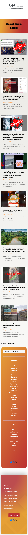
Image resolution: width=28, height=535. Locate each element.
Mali (14, 443)
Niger (14, 445)
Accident (14, 366)
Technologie (14, 409)
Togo (14, 450)
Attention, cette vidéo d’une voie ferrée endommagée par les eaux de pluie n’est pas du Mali (14, 287)
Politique (14, 391)
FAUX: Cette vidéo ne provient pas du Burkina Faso (13, 211)
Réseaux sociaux (14, 393)
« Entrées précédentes (8, 343)
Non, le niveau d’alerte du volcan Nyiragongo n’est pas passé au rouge (14, 325)
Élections (14, 379)
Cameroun (14, 434)
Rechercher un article (10, 501)
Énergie (14, 382)
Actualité (14, 368)
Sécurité (14, 404)
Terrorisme (14, 411)
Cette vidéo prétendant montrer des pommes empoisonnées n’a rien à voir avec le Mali (13, 98)
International (14, 386)
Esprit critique (14, 384)
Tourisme (14, 413)
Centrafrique (14, 436)
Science (14, 402)
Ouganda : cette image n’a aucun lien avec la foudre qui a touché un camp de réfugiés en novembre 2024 (13, 60)
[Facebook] (14, 462)
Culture (14, 373)
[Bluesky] (11, 462)
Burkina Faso (14, 432)
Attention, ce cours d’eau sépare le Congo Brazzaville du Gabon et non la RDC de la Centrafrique (14, 249)
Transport (14, 415)
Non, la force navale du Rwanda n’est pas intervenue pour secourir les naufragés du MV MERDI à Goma (13, 174)
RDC (14, 439)
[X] (16, 462)
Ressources (14, 397)
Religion (14, 395)
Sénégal (14, 448)
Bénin (14, 430)
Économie (14, 375)
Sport (14, 406)
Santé (14, 399)
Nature (14, 388)
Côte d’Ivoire (14, 441)
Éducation (14, 377)
